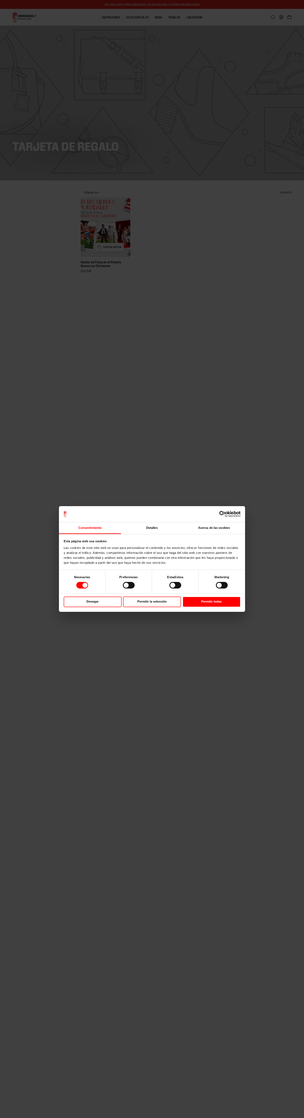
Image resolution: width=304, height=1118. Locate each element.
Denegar (92, 601)
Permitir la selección (152, 601)
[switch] (129, 585)
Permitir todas (211, 601)
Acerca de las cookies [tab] (214, 527)
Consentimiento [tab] (90, 527)
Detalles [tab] (152, 527)
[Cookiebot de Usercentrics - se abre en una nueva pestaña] (222, 514)
